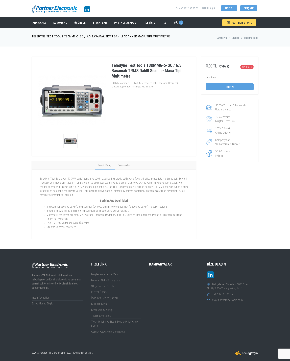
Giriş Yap (249, 8)
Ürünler (235, 37)
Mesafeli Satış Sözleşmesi (105, 280)
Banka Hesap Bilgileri (43, 303)
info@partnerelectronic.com (227, 300)
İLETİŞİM (150, 22)
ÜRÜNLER (80, 22)
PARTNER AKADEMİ (125, 22)
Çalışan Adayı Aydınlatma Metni (108, 331)
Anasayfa (222, 37)
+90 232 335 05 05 (189, 8)
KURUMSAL (60, 22)
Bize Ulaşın (208, 8)
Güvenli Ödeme (99, 292)
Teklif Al (230, 86)
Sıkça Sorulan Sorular (103, 286)
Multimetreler (251, 37)
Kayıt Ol (229, 8)
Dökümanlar (124, 165)
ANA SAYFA (39, 22)
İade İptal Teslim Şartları (104, 298)
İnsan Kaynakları (41, 297)
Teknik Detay (105, 165)
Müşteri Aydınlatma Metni (105, 274)
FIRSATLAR (100, 22)
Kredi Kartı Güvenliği (102, 309)
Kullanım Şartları (100, 303)
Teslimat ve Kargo (101, 315)
